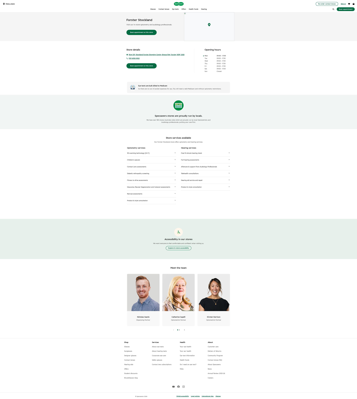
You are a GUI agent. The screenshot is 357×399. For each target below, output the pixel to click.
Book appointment (345, 9)
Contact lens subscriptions (161, 364)
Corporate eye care (159, 355)
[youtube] (173, 386)
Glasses (127, 346)
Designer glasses (130, 355)
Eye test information (187, 355)
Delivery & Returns (214, 351)
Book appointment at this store (141, 32)
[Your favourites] (349, 4)
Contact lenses (129, 360)
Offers (126, 369)
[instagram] (183, 386)
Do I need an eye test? (188, 364)
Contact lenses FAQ (215, 360)
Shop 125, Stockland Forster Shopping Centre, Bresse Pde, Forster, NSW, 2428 (156, 54)
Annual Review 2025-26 (216, 373)
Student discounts (131, 373)
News (210, 369)
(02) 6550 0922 (134, 58)
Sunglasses (128, 351)
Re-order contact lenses (327, 4)
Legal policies (195, 396)
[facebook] (178, 386)
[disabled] (173, 330)
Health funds (184, 360)
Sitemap (218, 396)
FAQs (182, 369)
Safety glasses (157, 360)
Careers (210, 378)
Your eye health (185, 346)
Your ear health (185, 351)
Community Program (215, 355)
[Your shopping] (353, 4)
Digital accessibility (183, 396)
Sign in (343, 4)
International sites (208, 396)
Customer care (213, 346)
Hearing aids (128, 364)
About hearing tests (159, 351)
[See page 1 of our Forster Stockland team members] (184, 330)
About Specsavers (214, 364)
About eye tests (158, 346)
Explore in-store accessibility (178, 248)
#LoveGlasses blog (131, 378)
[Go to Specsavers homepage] (179, 4)
